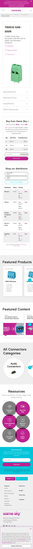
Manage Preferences (7, 542)
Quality (21, 490)
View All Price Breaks (16, 182)
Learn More (26, 470)
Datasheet (10, 46)
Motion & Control (9, 493)
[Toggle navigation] (2, 10)
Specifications (9, 92)
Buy (26, 191)
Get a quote (8, 127)
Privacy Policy (16, 472)
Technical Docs (9, 98)
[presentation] (30, 280)
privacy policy (6, 470)
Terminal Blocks (24, 14)
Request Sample (12, 50)
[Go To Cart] (30, 10)
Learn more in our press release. (16, 6)
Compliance (8, 104)
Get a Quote (10, 54)
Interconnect (9, 14)
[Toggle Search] (4, 10)
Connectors (16, 14)
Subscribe (17, 464)
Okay (31, 528)
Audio (6, 488)
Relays (6, 496)
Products (6, 486)
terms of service (16, 470)
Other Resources (10, 109)
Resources (22, 486)
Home (2, 14)
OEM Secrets (23, 244)
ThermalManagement (8, 504)
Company (21, 499)
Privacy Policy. (16, 245)
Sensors (6, 498)
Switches (6, 501)
